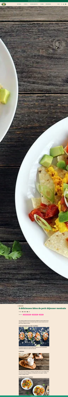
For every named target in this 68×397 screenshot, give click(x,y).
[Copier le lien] (29, 312)
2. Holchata (21, 351)
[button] (62, 4)
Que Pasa (41, 314)
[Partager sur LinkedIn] (24, 312)
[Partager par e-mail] (27, 312)
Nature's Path (35, 314)
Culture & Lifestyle (26, 314)
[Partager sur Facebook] (22, 312)
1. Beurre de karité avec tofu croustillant (28, 325)
